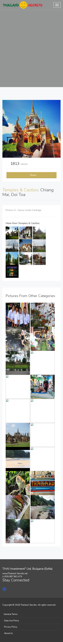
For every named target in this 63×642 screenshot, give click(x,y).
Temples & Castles (20, 190)
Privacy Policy (10, 626)
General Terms (11, 614)
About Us (8, 633)
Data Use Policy (11, 620)
